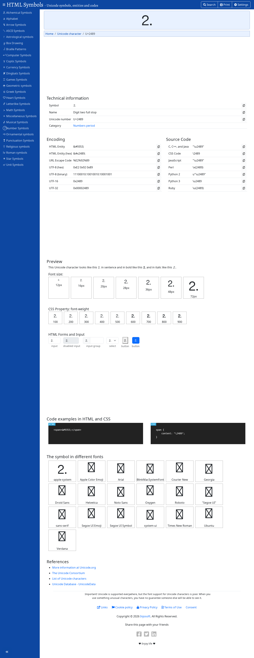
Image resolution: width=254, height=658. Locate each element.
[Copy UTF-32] (158, 188)
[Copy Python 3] (243, 181)
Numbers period (84, 126)
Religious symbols (16, 146)
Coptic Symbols (14, 61)
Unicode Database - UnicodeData (74, 584)
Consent (191, 607)
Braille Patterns (14, 49)
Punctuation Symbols (18, 140)
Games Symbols (15, 79)
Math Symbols (14, 110)
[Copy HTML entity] (158, 146)
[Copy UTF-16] (158, 181)
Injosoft (145, 616)
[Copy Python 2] (243, 174)
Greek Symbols (14, 91)
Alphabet (10, 18)
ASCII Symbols (14, 31)
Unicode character (69, 34)
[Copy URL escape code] (158, 160)
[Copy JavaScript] (243, 160)
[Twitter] (147, 634)
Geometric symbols (17, 85)
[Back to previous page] (7, 651)
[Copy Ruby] (243, 188)
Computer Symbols (17, 55)
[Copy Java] (243, 146)
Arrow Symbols (14, 24)
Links (104, 607)
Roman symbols (15, 152)
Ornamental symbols (18, 134)
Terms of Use (173, 607)
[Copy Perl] (243, 167)
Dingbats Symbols (16, 73)
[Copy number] (243, 119)
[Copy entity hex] (158, 153)
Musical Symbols (15, 122)
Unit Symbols (13, 164)
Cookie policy (124, 607)
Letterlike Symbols (16, 104)
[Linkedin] (154, 634)
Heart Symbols (14, 98)
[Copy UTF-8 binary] (158, 174)
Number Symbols (16, 128)
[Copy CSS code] (243, 153)
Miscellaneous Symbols (20, 116)
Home (49, 34)
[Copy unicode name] (243, 112)
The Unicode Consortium (68, 573)
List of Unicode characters (69, 578)
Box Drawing (13, 43)
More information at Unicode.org (74, 567)
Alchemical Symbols (17, 12)
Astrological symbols (18, 37)
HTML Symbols (52, 4)
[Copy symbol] (243, 105)
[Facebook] (139, 634)
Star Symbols (13, 158)
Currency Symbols (16, 67)
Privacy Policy (148, 607)
